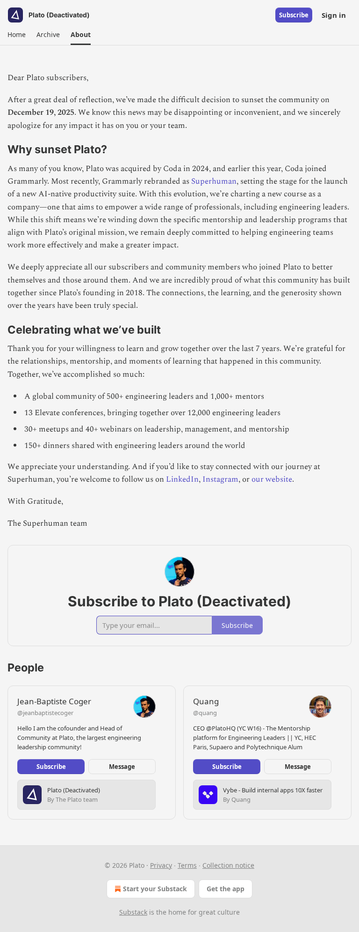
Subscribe (294, 15)
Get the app (225, 888)
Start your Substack (155, 888)
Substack (133, 912)
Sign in (334, 15)
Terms (187, 865)
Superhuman (214, 181)
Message (122, 766)
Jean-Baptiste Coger (54, 701)
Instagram (220, 479)
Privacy (161, 865)
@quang (205, 712)
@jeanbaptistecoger (45, 712)
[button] (16, 34)
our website (271, 479)
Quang (206, 701)
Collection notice (228, 865)
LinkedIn (182, 479)
